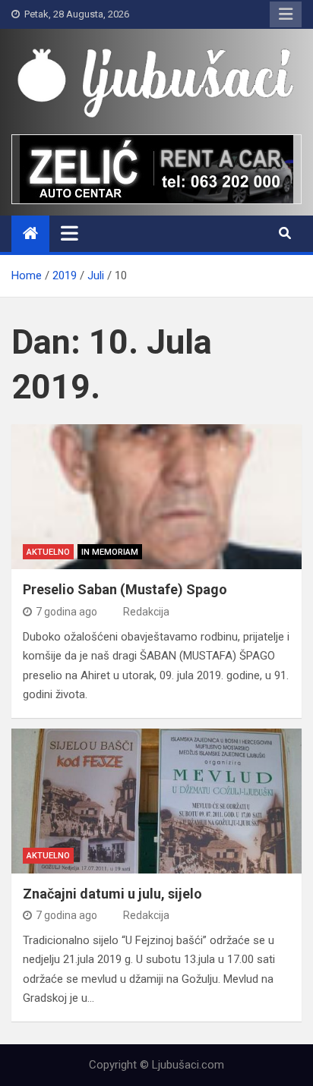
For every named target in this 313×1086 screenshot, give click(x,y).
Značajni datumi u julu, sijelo (112, 894)
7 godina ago (66, 612)
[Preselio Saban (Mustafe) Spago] (156, 496)
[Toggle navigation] (69, 233)
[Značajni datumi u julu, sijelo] (156, 801)
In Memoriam (109, 552)
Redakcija (146, 612)
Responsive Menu (286, 14)
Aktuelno (48, 552)
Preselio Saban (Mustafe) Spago (125, 589)
